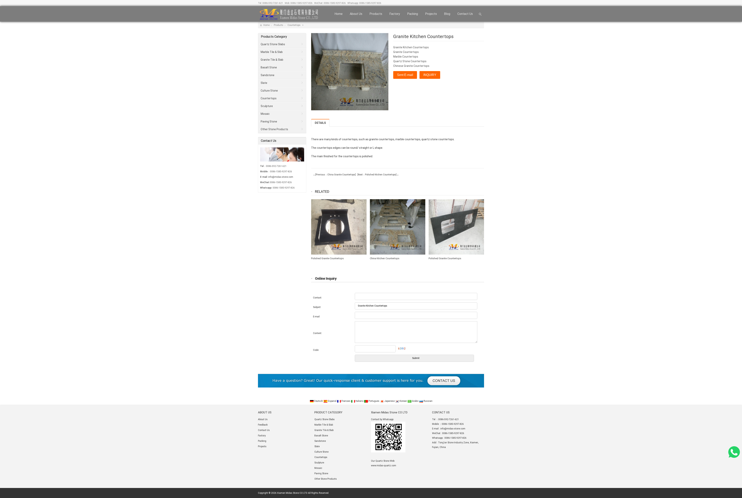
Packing (412, 14)
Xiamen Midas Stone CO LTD (292, 493)
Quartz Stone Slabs (273, 44)
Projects (431, 14)
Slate (264, 82)
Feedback (263, 424)
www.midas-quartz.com (383, 465)
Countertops (294, 25)
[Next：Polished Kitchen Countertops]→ (377, 174)
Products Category (274, 36)
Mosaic (265, 113)
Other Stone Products (274, 129)
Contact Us (465, 14)
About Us (356, 14)
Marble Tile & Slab (272, 52)
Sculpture (267, 106)
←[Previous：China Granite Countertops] (334, 174)
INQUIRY (429, 74)
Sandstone (267, 75)
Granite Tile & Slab (272, 59)
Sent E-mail (405, 74)
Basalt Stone (269, 67)
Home (338, 14)
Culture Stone (269, 90)
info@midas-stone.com (280, 177)
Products (375, 14)
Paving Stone (269, 121)
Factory (394, 14)
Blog (447, 14)
